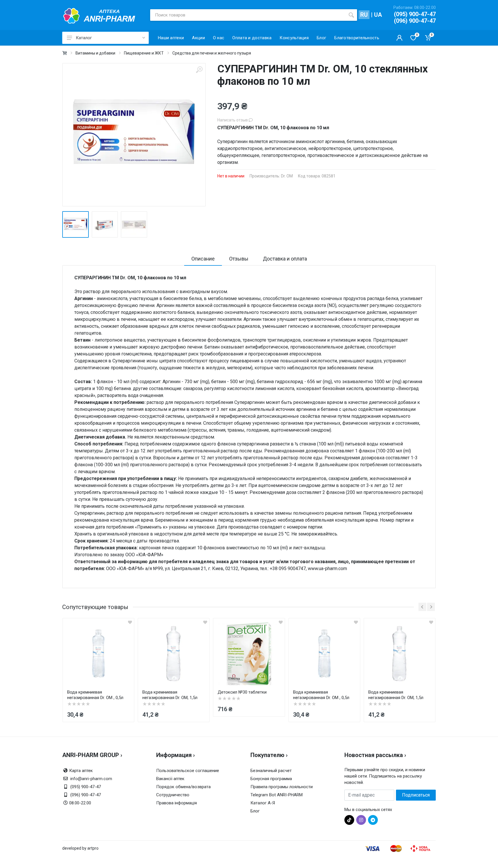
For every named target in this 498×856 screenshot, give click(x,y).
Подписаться (416, 795)
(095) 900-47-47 (415, 14)
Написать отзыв (233, 120)
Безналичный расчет (271, 770)
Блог (255, 811)
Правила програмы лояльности (281, 786)
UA (378, 14)
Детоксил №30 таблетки (242, 692)
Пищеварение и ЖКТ (144, 53)
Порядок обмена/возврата (183, 786)
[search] (351, 15)
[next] (431, 607)
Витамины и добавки (95, 53)
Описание (203, 259)
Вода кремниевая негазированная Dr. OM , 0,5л (95, 695)
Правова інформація (176, 803)
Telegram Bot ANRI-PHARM (276, 794)
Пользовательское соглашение (187, 770)
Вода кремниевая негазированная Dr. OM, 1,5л (169, 695)
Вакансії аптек (170, 778)
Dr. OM (287, 176)
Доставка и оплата (285, 259)
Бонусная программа (271, 778)
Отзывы (238, 259)
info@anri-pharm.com (91, 778)
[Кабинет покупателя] (399, 38)
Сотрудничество (172, 794)
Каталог (84, 37)
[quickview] (130, 622)
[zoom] (199, 69)
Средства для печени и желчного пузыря (211, 53)
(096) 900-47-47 (415, 20)
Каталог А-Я (262, 803)
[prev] (422, 607)
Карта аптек (81, 770)
